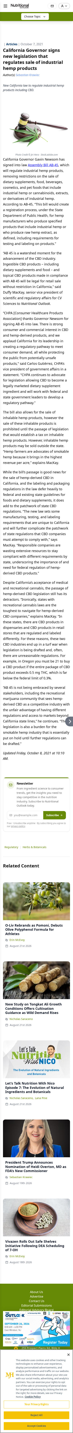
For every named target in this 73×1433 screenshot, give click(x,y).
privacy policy (18, 826)
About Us (36, 1292)
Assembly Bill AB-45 (43, 165)
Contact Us (36, 1301)
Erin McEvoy (17, 940)
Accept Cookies (36, 1426)
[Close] (68, 1355)
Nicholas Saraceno (21, 1019)
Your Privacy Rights (36, 1404)
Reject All (36, 1415)
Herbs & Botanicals (34, 847)
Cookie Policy (33, 1396)
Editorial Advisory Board (36, 1310)
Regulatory (11, 847)
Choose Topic (32, 16)
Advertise (36, 1296)
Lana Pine (41, 1098)
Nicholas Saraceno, (22, 1098)
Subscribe (52, 815)
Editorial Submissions (36, 1305)
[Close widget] (65, 1316)
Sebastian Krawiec (21, 1177)
